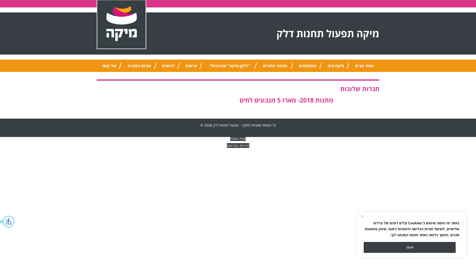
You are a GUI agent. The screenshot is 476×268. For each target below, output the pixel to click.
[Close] (362, 216)
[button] (7, 221)
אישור (410, 247)
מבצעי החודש (275, 65)
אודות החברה (139, 65)
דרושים (168, 65)
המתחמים (308, 65)
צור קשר (109, 65)
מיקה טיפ (336, 65)
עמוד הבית (364, 65)
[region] (411, 235)
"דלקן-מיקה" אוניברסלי (229, 65)
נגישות (191, 65)
